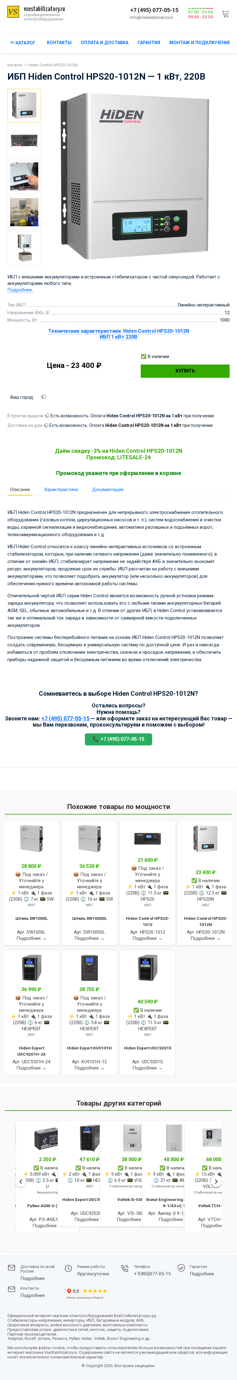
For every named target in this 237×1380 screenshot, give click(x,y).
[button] (16, 1240)
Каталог (15, 65)
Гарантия (149, 42)
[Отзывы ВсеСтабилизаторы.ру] (87, 1294)
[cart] (226, 14)
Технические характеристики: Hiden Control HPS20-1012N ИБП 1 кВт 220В (118, 334)
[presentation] (20, 1181)
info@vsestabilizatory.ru (151, 17)
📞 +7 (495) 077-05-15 (118, 739)
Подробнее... (21, 290)
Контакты (59, 42)
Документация (107, 489)
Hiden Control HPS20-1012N (53, 65)
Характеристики (61, 489)
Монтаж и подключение (200, 42)
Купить (185, 371)
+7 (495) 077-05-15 (154, 10)
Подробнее (32, 1278)
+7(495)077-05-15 (152, 1274)
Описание (20, 489)
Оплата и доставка (104, 42)
